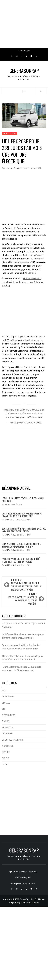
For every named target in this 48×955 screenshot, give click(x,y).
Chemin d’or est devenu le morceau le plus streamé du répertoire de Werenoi (21, 545)
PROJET (6, 752)
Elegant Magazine (17, 902)
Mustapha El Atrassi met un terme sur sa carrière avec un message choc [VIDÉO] (26, 585)
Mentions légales (23, 877)
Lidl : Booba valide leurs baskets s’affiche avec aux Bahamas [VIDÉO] (22, 282)
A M (6, 504)
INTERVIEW (7, 733)
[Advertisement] (24, 24)
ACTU (5, 134)
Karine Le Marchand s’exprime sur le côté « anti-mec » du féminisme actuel (21, 560)
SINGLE (5, 758)
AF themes (34, 902)
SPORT (5, 764)
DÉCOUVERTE (8, 715)
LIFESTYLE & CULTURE (12, 739)
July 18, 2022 (34, 422)
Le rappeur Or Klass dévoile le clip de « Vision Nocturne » (23, 500)
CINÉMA (6, 702)
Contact (33, 871)
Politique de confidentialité (22, 883)
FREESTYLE (7, 727)
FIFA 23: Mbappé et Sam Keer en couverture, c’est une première (22, 599)
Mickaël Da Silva (11, 519)
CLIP (4, 708)
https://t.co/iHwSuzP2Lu (28, 417)
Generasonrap (24, 70)
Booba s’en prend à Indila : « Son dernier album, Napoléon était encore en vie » (24, 530)
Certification (8, 696)
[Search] (41, 91)
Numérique (7, 745)
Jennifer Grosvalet (14, 168)
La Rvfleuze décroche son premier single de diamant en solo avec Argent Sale (21, 515)
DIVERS (13, 134)
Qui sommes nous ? (18, 871)
